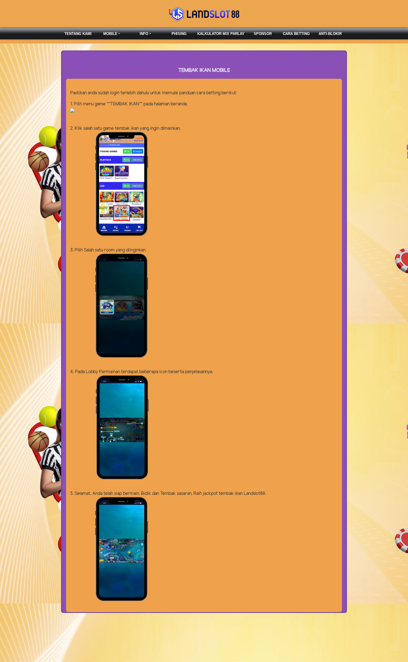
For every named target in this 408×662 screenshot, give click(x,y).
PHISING (179, 34)
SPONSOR (263, 34)
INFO (144, 34)
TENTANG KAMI (78, 34)
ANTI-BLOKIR (330, 34)
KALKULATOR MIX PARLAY (221, 34)
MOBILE (110, 34)
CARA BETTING (296, 34)
